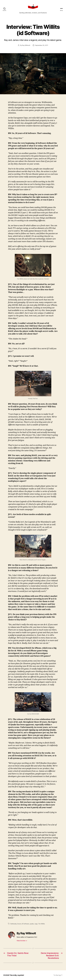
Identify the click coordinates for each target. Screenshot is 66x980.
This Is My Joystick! (16, 975)
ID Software (25, 924)
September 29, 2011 (41, 45)
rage (36, 924)
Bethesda (13, 924)
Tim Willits (41, 924)
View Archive (22, 940)
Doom (19, 924)
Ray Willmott (26, 45)
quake (32, 924)
